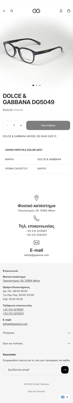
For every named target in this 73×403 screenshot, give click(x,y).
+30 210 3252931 (36, 234)
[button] (64, 397)
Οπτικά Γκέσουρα (40, 384)
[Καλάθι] (69, 11)
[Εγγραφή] (65, 370)
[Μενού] (4, 11)
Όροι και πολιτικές (36, 391)
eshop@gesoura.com (36, 254)
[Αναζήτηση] (12, 11)
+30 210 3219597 (36, 230)
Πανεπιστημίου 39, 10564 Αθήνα (36, 210)
